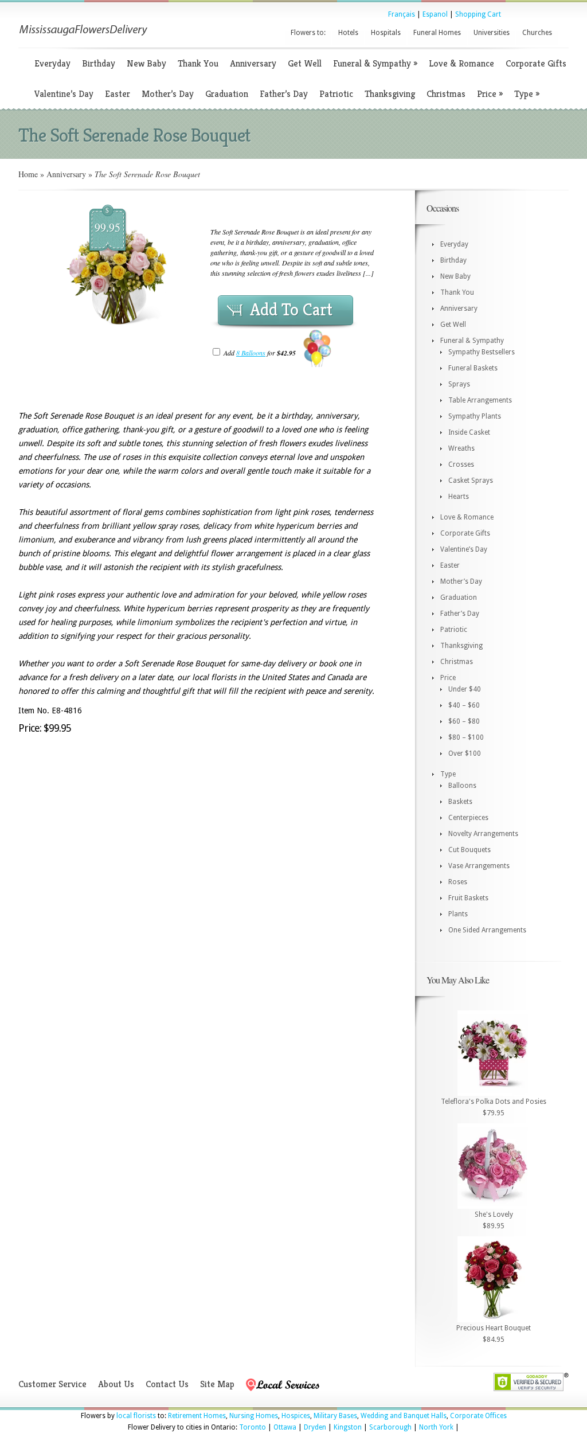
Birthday (98, 63)
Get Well (305, 63)
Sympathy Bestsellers (481, 352)
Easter (117, 94)
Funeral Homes (437, 33)
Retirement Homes (197, 1416)
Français (401, 14)
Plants (458, 914)
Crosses (461, 464)
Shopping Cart (478, 14)
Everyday (52, 63)
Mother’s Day (168, 94)
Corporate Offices (478, 1416)
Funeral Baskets (473, 368)
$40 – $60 (464, 705)
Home (28, 174)
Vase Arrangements (479, 866)
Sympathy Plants (474, 416)
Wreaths (461, 448)
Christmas (445, 94)
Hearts (458, 497)
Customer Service (52, 1384)
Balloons (462, 786)
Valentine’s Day (63, 94)
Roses (457, 882)
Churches (537, 33)
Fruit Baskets (468, 898)
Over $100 (464, 753)
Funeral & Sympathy (375, 63)
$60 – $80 (464, 721)
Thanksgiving (390, 94)
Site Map (217, 1384)
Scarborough (390, 1427)
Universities (491, 33)
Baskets (460, 802)
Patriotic (336, 94)
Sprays (459, 384)
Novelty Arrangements (483, 834)
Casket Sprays (470, 481)
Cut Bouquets (469, 850)
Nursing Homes (253, 1416)
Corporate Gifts (536, 63)
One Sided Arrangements (487, 930)
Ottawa (284, 1427)
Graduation (226, 94)
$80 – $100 (466, 737)
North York (436, 1427)
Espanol (435, 14)
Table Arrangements (480, 400)
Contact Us (167, 1384)
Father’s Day (284, 94)
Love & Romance (461, 63)
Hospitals (386, 33)
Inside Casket (469, 432)
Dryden (315, 1427)
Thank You (198, 63)
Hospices (295, 1416)
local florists (136, 1416)
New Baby (146, 63)
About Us (116, 1384)
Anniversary (253, 63)
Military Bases (335, 1416)
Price (490, 94)
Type (526, 94)
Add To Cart (291, 310)
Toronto (252, 1427)
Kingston (348, 1427)
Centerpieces (468, 818)
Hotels (348, 33)
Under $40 (464, 689)
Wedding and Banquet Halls (404, 1416)
